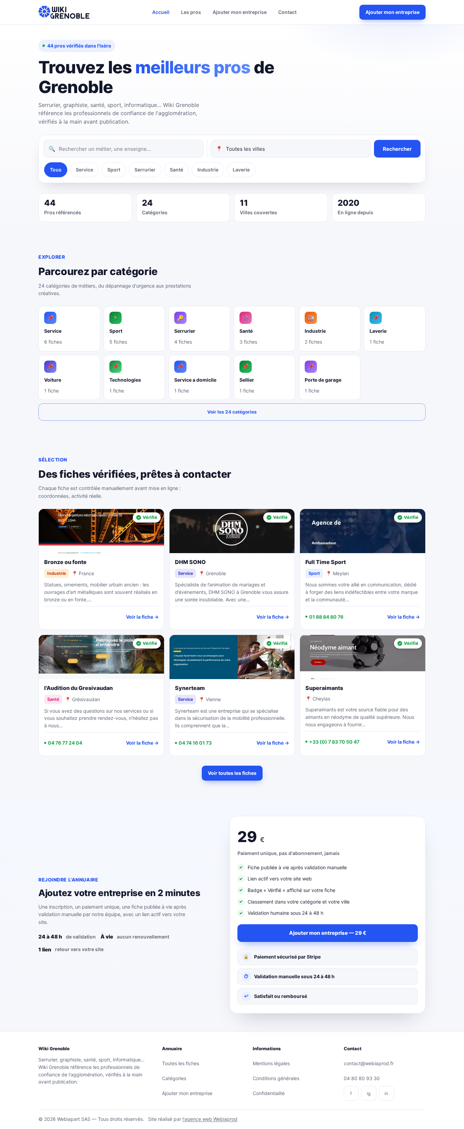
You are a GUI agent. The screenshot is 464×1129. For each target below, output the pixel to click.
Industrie (207, 169)
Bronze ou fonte (65, 562)
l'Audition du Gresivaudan (78, 688)
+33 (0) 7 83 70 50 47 (334, 742)
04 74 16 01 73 (195, 743)
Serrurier (145, 169)
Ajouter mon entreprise (240, 12)
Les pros (191, 12)
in (386, 1093)
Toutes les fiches (180, 1063)
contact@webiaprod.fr (369, 1063)
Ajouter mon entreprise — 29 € (327, 933)
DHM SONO (190, 562)
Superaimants (324, 688)
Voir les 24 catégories (232, 412)
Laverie (241, 169)
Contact (287, 12)
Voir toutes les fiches (232, 773)
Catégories (174, 1078)
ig (369, 1093)
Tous (55, 169)
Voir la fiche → (142, 617)
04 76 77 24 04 (65, 743)
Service (84, 169)
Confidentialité (269, 1093)
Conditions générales (276, 1078)
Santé (176, 169)
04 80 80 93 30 (362, 1078)
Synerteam (190, 688)
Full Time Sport (325, 562)
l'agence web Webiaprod (209, 1119)
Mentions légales (271, 1063)
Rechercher (397, 149)
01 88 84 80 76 (326, 617)
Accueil (160, 12)
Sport (113, 169)
